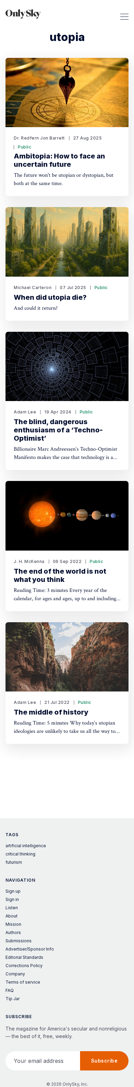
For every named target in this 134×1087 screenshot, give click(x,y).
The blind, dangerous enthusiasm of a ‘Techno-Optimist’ (58, 430)
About (11, 916)
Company (15, 973)
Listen (11, 907)
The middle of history (51, 712)
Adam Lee (25, 411)
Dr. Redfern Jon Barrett (39, 138)
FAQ (9, 990)
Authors (13, 932)
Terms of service (22, 982)
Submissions (18, 940)
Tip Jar (12, 998)
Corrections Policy (24, 965)
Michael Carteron (33, 287)
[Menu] (124, 14)
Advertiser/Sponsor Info (29, 949)
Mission (13, 924)
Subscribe (104, 1061)
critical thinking (20, 854)
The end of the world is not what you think (60, 575)
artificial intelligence (25, 845)
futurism (13, 862)
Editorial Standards (24, 957)
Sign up (13, 891)
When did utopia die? (50, 297)
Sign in (12, 899)
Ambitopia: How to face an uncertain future (59, 160)
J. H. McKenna (29, 561)
